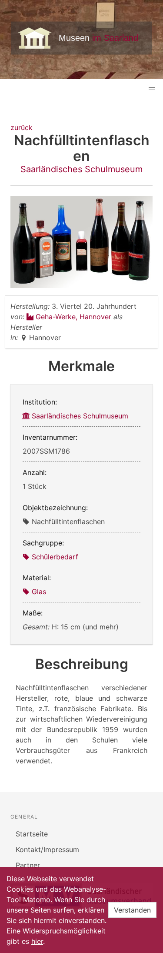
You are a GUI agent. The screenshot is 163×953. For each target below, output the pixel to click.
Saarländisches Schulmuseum (81, 169)
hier (37, 941)
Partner (28, 865)
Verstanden (132, 910)
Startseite (32, 833)
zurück (21, 127)
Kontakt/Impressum (47, 849)
